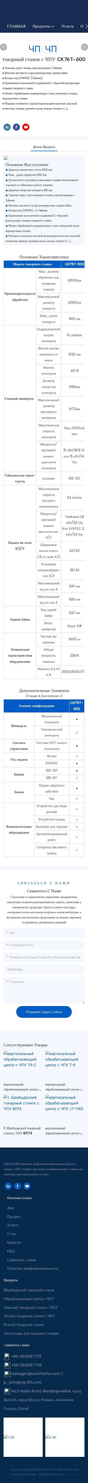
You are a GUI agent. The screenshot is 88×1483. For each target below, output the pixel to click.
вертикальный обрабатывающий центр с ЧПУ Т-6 (63, 1087)
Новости (14, 1242)
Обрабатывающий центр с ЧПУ (29, 1298)
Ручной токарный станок (24, 1324)
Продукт (14, 1216)
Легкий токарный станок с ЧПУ (29, 1316)
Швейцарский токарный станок (29, 1290)
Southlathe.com (51, 1474)
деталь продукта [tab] (44, 147)
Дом (10, 1208)
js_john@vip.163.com (23, 1382)
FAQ (11, 1251)
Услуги (12, 1225)
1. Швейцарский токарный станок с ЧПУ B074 (22, 1130)
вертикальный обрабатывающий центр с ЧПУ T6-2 (21, 1087)
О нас (11, 1234)
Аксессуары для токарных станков (31, 1333)
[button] (86, 26)
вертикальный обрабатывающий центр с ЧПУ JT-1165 (63, 1131)
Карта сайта (71, 1474)
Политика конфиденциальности (32, 1268)
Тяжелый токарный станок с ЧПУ (31, 1307)
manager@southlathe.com (35, 1373)
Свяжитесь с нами (21, 1260)
